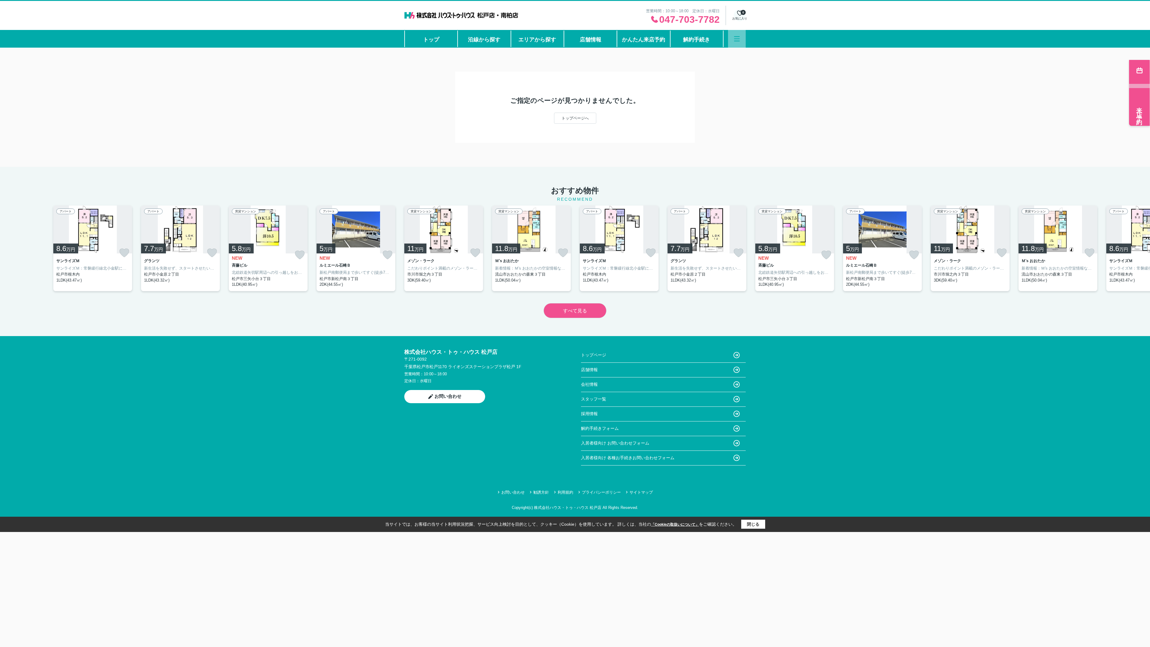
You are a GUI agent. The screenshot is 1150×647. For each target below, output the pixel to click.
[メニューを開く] (737, 39)
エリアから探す (537, 40)
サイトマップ (641, 492)
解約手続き (696, 40)
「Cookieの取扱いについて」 (675, 524)
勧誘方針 (541, 492)
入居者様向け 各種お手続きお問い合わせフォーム (627, 457)
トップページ (593, 355)
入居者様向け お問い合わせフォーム (615, 443)
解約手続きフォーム (600, 428)
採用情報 (589, 413)
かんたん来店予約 (643, 40)
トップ (431, 40)
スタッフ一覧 (593, 399)
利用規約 (565, 492)
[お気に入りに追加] (124, 252)
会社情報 (589, 384)
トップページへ (575, 118)
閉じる (753, 524)
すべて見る (575, 310)
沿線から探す (484, 40)
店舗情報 (590, 40)
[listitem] (444, 248)
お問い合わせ (448, 396)
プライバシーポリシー (601, 492)
